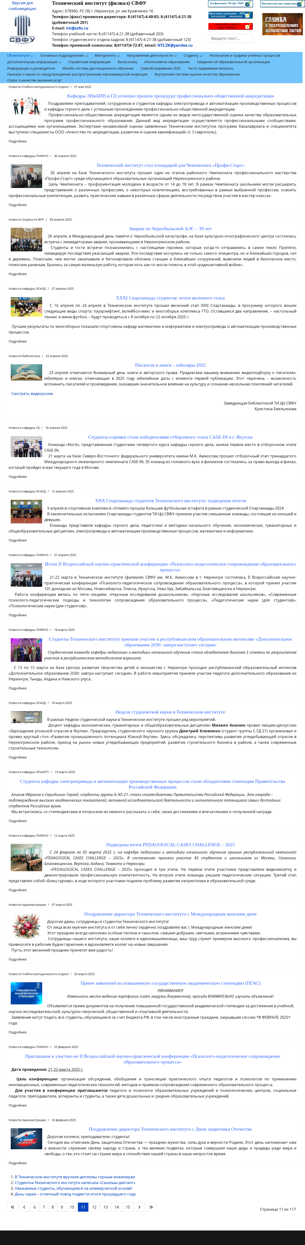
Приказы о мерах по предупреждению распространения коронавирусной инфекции (77, 74)
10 (72, 1207)
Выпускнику (127, 62)
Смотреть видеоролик (32, 393)
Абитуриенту (105, 55)
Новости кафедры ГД (24, 427)
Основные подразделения (62, 55)
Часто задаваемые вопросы (211, 68)
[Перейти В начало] (12, 1207)
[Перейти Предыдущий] (24, 1207)
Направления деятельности (150, 55)
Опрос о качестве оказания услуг (34, 80)
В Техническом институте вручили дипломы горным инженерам (75, 1176)
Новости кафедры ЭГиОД (27, 288)
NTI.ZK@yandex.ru (175, 45)
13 (105, 1207)
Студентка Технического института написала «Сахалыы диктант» (75, 1182)
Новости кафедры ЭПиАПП (29, 772)
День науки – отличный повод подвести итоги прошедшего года (75, 1194)
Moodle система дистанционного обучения (97, 68)
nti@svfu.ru (77, 28)
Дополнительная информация (32, 62)
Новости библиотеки (24, 356)
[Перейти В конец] (151, 1207)
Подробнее (18, 141)
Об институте (18, 55)
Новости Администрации (27, 904)
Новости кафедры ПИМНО (28, 156)
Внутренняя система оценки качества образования (197, 74)
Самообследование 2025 (161, 68)
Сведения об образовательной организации (233, 62)
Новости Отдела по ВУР (26, 219)
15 (128, 1207)
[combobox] (230, 38)
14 (117, 1207)
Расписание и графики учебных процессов (244, 55)
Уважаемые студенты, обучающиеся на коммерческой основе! (73, 1188)
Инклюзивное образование (167, 62)
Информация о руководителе (31, 68)
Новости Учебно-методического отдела (38, 87)
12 (94, 1207)
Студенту (191, 55)
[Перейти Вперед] (139, 1207)
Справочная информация (89, 62)
